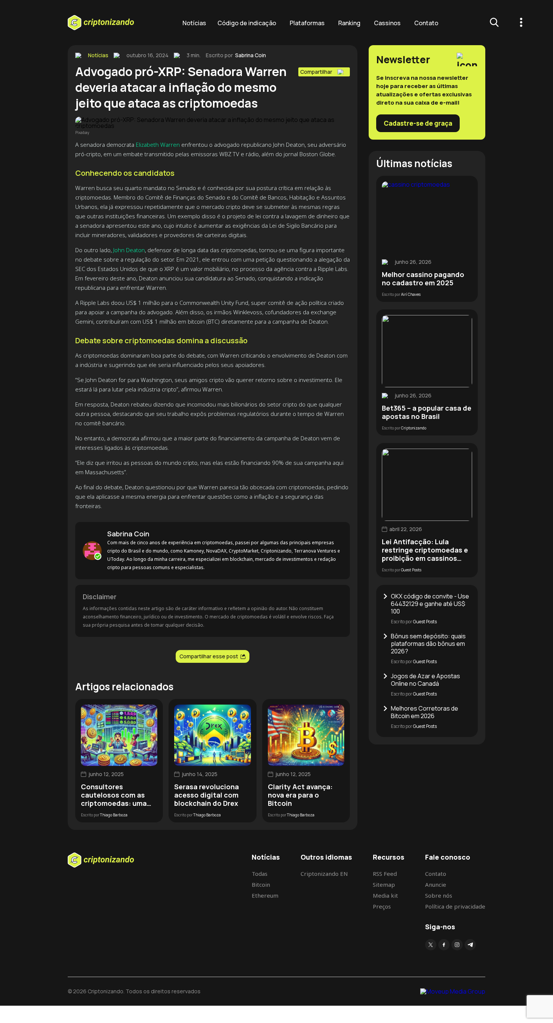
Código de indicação (246, 23)
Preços (382, 906)
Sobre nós (438, 895)
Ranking (349, 23)
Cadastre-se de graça (418, 123)
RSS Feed (385, 873)
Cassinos (387, 23)
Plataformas (307, 23)
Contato (426, 23)
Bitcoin (261, 884)
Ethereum (265, 895)
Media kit (385, 895)
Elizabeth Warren (158, 144)
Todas (259, 873)
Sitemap (384, 884)
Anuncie (435, 884)
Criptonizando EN (324, 873)
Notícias (194, 23)
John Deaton (129, 250)
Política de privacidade (455, 906)
